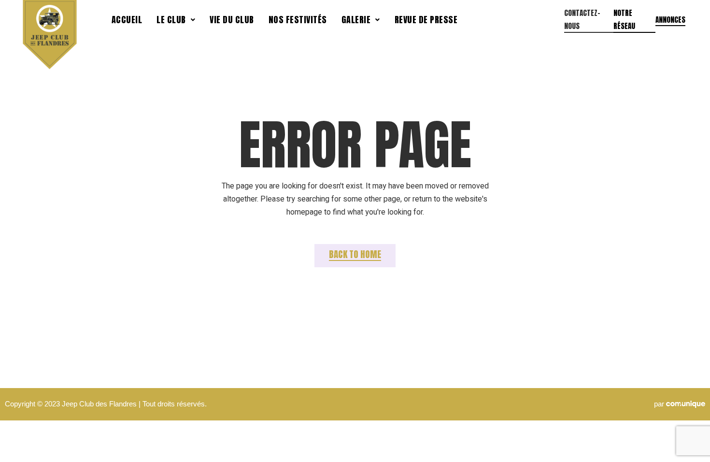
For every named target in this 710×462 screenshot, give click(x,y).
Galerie (356, 19)
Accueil (127, 19)
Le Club (171, 19)
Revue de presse (426, 19)
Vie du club (232, 19)
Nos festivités (298, 19)
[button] (175, 19)
